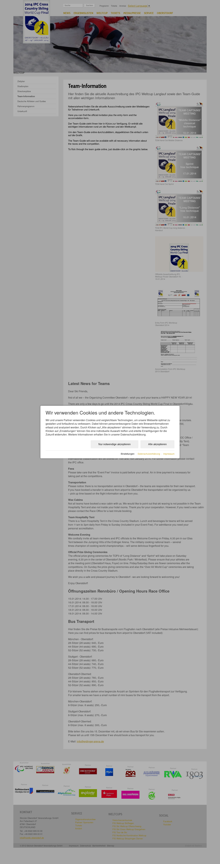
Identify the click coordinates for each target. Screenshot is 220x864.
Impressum (168, 453)
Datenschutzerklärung (149, 453)
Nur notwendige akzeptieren (114, 444)
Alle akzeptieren (157, 444)
